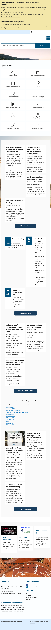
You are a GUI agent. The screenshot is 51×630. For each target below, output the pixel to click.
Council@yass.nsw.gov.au (14, 593)
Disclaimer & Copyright (6, 621)
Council (28, 599)
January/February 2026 (13, 410)
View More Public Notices (25, 391)
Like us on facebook (34, 585)
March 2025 (9, 423)
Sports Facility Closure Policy (10, 17)
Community (29, 594)
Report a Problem (31, 597)
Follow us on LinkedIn (34, 587)
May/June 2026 (10, 407)
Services (28, 595)
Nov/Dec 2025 (10, 414)
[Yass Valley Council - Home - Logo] (11, 38)
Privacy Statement (17, 621)
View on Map (5, 588)
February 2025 (10, 425)
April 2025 (9, 421)
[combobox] (40, 32)
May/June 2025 (10, 419)
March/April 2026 (11, 409)
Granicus (32, 623)
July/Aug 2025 (10, 418)
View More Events (25, 313)
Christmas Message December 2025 (17, 412)
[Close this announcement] (49, 1)
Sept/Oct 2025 (10, 416)
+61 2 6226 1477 (10, 591)
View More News (25, 226)
